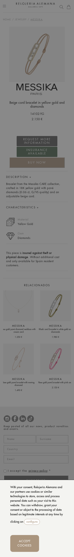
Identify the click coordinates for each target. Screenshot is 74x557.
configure (32, 521)
